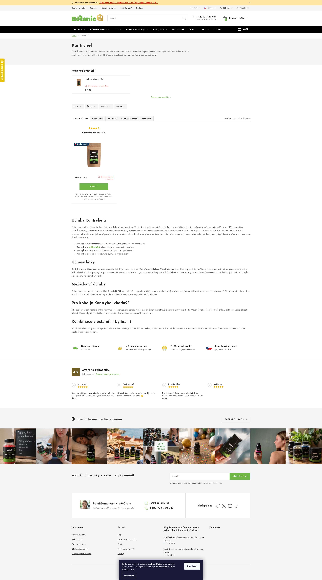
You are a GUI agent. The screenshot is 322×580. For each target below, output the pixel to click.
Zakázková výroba (79, 544)
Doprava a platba (78, 8)
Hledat (184, 18)
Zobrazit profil (234, 419)
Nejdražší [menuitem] (112, 118)
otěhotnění (94, 247)
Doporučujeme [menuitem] (81, 118)
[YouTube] (230, 506)
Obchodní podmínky (80, 549)
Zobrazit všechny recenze (107, 374)
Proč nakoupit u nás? (126, 549)
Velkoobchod (77, 539)
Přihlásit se (240, 476)
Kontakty (139, 8)
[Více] (243, 29)
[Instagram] (224, 506)
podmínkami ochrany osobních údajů (207, 483)
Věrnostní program (108, 8)
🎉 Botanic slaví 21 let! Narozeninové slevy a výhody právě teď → (128, 2)
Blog (119, 534)
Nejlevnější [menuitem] (97, 118)
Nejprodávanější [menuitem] (129, 118)
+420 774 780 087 (206, 17)
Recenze (93, 8)
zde (132, 569)
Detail (93, 186)
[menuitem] (80, 29)
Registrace (244, 8)
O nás (120, 544)
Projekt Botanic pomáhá (127, 539)
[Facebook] (218, 506)
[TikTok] (236, 506)
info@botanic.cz (159, 503)
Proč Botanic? (126, 8)
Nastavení (129, 575)
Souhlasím (192, 566)
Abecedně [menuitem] (146, 118)
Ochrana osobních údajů (81, 553)
